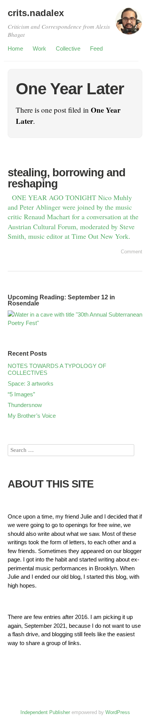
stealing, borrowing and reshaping (66, 178)
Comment (131, 251)
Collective (68, 48)
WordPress (117, 712)
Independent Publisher (45, 712)
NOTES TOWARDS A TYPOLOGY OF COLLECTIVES (57, 369)
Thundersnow (25, 405)
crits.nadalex (36, 13)
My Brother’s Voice (32, 415)
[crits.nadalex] (128, 24)
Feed (96, 48)
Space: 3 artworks (30, 383)
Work (39, 48)
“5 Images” (21, 394)
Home (15, 48)
